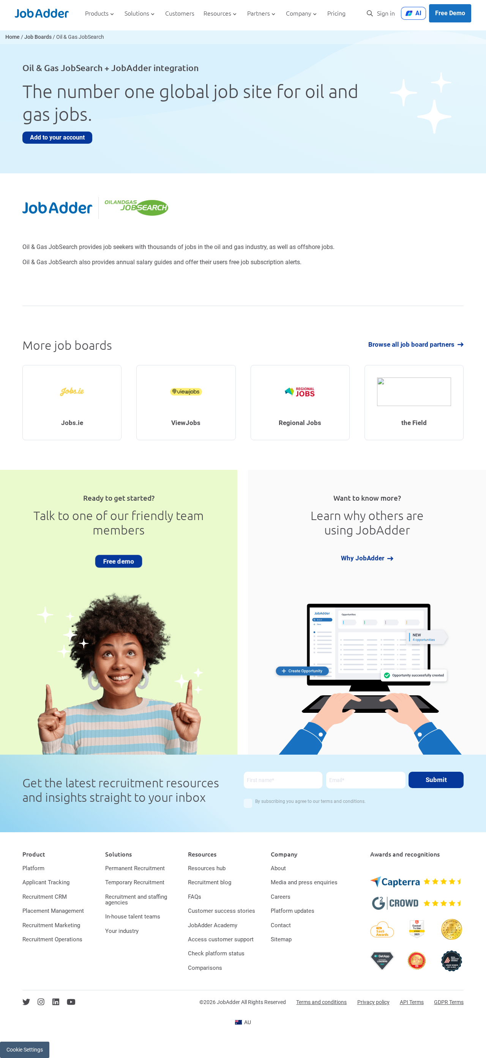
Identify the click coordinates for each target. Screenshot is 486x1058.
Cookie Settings (24, 1050)
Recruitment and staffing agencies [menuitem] (136, 899)
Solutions (137, 13)
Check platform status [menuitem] (216, 953)
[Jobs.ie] (72, 402)
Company (298, 13)
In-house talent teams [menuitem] (132, 916)
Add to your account (57, 137)
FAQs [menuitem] (194, 896)
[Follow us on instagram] (41, 1002)
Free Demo (450, 13)
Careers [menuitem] (280, 896)
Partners (258, 13)
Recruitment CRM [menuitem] (44, 896)
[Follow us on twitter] (26, 1002)
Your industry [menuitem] (122, 931)
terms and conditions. (343, 801)
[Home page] (42, 13)
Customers (179, 13)
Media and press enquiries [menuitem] (304, 882)
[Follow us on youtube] (71, 1002)
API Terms (412, 1002)
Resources (217, 13)
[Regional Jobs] (300, 402)
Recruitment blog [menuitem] (209, 882)
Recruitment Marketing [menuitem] (51, 925)
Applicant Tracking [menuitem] (45, 882)
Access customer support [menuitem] (221, 939)
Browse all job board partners (411, 344)
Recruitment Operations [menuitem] (52, 939)
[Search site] (370, 13)
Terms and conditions (321, 1002)
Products (97, 13)
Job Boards (38, 37)
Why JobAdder (362, 558)
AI (418, 13)
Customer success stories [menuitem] (221, 910)
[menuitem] (243, 1022)
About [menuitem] (278, 868)
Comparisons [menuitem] (205, 967)
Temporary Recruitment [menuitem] (134, 882)
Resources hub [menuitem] (207, 868)
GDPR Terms (449, 1002)
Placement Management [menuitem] (53, 910)
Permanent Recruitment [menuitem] (135, 868)
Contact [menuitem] (281, 925)
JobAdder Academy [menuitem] (212, 925)
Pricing (336, 13)
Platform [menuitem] (33, 868)
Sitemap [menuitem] (281, 939)
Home (12, 37)
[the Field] (414, 402)
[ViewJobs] (186, 402)
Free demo (118, 561)
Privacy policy (373, 1002)
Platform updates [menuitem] (292, 910)
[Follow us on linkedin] (55, 1002)
